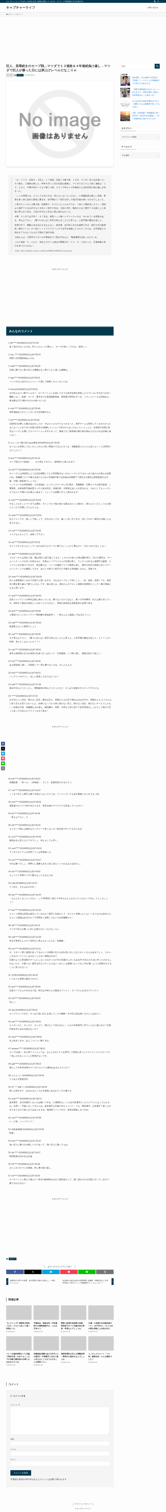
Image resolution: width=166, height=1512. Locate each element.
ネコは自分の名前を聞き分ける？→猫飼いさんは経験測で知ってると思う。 (145, 104)
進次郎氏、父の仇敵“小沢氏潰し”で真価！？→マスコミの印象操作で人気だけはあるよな (145, 80)
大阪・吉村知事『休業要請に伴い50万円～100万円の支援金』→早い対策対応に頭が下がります (145, 116)
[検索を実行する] (157, 66)
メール (13, 1449)
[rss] (154, 1)
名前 (12, 1439)
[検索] (158, 1)
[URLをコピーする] (105, 1272)
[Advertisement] (83, 36)
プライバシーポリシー (83, 1504)
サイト (13, 1459)
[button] (15, 1272)
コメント (15, 1405)
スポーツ (20, 75)
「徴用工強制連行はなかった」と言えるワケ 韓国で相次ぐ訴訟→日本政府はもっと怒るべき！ (145, 92)
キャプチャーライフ (20, 7)
